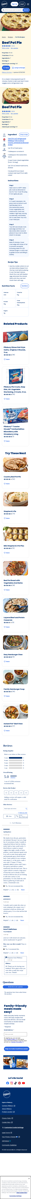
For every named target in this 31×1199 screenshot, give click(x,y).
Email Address (9, 1030)
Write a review (5, 48)
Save (7, 68)
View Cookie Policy (21, 1192)
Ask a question (14, 48)
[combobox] (13, 10)
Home (4, 37)
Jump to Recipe (19, 68)
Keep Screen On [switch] (4, 157)
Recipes (10, 37)
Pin (4, 141)
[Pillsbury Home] (4, 4)
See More (25, 286)
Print (4, 146)
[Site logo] (6, 1095)
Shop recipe (24, 134)
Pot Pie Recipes (20, 37)
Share (4, 150)
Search (26, 10)
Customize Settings (15, 1196)
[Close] (29, 1178)
